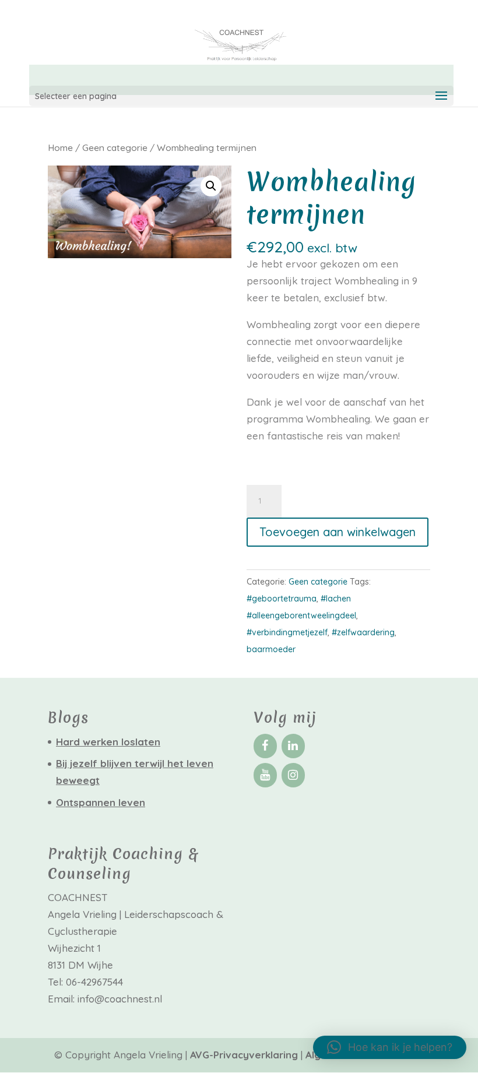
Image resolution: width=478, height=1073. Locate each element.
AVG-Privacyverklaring (245, 1055)
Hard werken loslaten (108, 742)
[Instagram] (293, 775)
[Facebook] (265, 746)
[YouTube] (265, 775)
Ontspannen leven (100, 802)
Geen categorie (114, 147)
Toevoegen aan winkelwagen (337, 532)
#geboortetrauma (282, 598)
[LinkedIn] (293, 746)
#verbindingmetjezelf (287, 632)
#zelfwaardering (363, 632)
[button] (211, 185)
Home (60, 147)
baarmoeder (271, 649)
